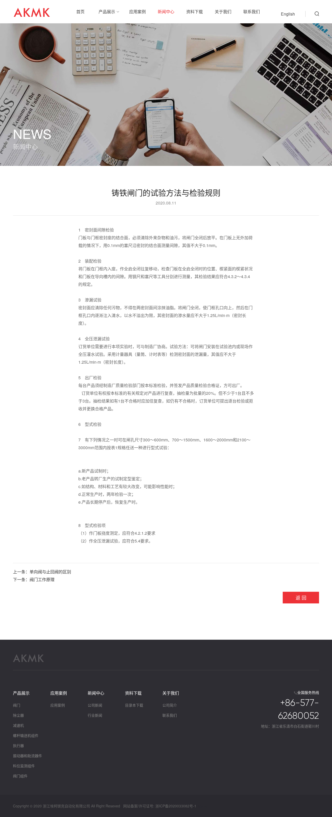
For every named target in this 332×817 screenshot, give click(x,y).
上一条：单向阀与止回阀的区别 (42, 572)
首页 (80, 12)
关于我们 (223, 12)
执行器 (18, 745)
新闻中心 (166, 12)
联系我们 (251, 12)
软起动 (202, 805)
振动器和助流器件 (27, 755)
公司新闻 (95, 705)
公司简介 (169, 705)
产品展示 (107, 12)
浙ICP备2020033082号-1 (175, 805)
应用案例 (137, 12)
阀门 (16, 705)
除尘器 (18, 715)
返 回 (301, 597)
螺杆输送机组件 (25, 735)
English (288, 14)
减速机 (18, 725)
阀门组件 (20, 775)
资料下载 (194, 12)
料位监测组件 (24, 765)
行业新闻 (95, 715)
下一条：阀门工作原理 (33, 579)
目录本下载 (134, 705)
